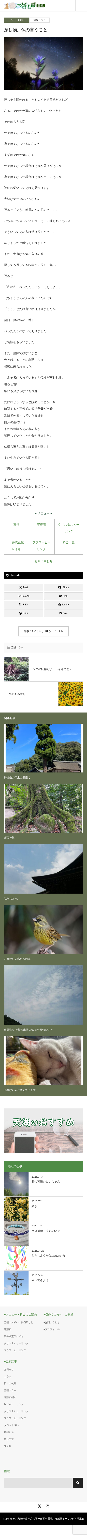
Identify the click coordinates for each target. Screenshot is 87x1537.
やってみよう (40, 1280)
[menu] (81, 5)
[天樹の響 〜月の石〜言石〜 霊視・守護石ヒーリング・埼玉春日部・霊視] (45, 5)
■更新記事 (10, 1361)
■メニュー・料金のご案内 (20, 1314)
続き (34, 1206)
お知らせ (9, 1369)
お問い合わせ (43, 561)
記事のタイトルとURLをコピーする (43, 631)
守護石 (41, 524)
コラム (7, 1376)
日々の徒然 (10, 1383)
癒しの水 (9, 1439)
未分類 (7, 1446)
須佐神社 (9, 837)
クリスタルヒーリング (16, 1343)
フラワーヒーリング (15, 1350)
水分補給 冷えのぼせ (46, 1230)
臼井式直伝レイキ (13, 1336)
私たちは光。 (12, 898)
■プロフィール (51, 1329)
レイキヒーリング (13, 1404)
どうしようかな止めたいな (49, 1255)
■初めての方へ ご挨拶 (58, 1314)
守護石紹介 (10, 1397)
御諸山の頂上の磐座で (17, 777)
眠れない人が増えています (20, 1090)
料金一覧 (69, 542)
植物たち (9, 1432)
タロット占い (11, 1425)
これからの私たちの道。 (18, 958)
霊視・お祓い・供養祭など (18, 1322)
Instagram (47, 1505)
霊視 (16, 524)
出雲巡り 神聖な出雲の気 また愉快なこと (28, 1029)
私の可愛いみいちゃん (46, 1181)
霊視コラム (39, 20)
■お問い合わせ (51, 1322)
